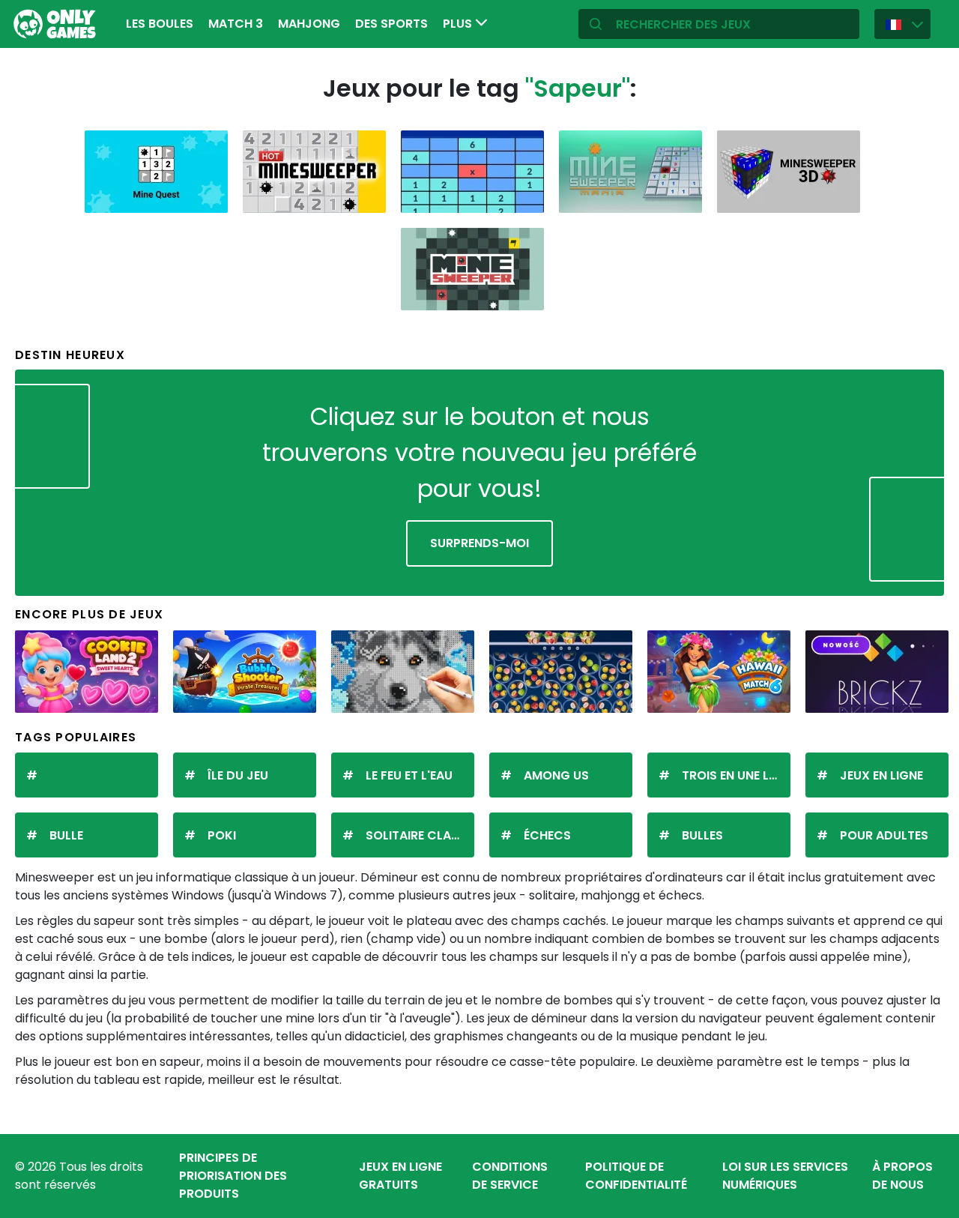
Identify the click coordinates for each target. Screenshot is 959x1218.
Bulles (702, 835)
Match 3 (235, 23)
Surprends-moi (479, 543)
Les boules (159, 23)
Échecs (547, 835)
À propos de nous (902, 1175)
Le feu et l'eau (409, 775)
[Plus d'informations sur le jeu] (207, 196)
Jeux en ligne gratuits (400, 1175)
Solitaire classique (420, 835)
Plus (459, 23)
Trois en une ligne (736, 775)
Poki (222, 835)
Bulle (66, 835)
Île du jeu (238, 775)
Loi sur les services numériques (785, 1175)
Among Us (556, 775)
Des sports (391, 23)
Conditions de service (510, 1175)
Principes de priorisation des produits (233, 1175)
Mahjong (309, 23)
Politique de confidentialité (636, 1175)
